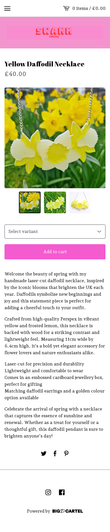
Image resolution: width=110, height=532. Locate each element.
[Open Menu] (7, 8)
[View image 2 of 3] (55, 203)
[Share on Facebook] (55, 453)
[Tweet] (44, 453)
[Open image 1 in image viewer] (55, 137)
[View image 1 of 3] (30, 203)
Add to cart (55, 251)
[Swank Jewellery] (55, 32)
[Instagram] (48, 492)
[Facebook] (61, 492)
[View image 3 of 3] (80, 203)
